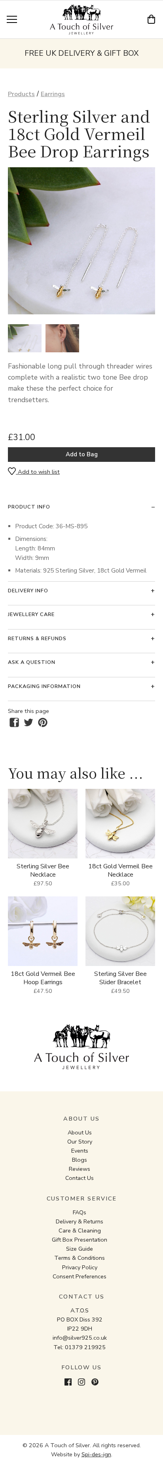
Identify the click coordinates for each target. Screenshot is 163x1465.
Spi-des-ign (96, 1454)
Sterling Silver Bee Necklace (43, 870)
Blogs (79, 1160)
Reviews (79, 1169)
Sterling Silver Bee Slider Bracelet (120, 978)
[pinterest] (42, 722)
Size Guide (79, 1249)
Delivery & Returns (79, 1221)
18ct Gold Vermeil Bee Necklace (120, 870)
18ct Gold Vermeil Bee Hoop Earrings (43, 978)
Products (21, 94)
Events (79, 1151)
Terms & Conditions (79, 1258)
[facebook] (14, 722)
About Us (80, 1132)
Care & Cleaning (80, 1230)
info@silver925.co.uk (80, 1338)
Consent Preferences (79, 1276)
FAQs (79, 1212)
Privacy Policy (79, 1267)
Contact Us (79, 1178)
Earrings (53, 94)
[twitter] (28, 722)
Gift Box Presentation (79, 1240)
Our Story (79, 1142)
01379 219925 (85, 1347)
